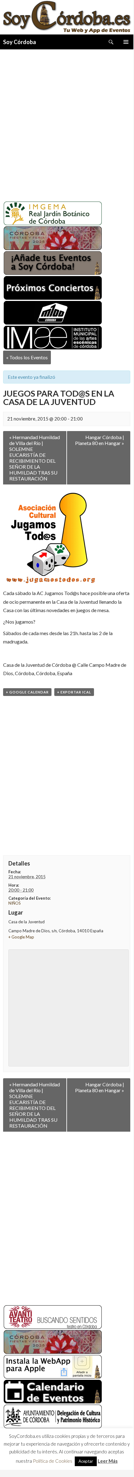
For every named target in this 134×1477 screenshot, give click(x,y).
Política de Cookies (52, 1462)
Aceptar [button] (85, 1462)
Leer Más (108, 1462)
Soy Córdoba (19, 42)
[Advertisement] (66, 123)
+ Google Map (21, 936)
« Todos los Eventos (27, 357)
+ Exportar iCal (74, 692)
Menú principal (125, 41)
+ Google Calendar (27, 692)
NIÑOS (14, 903)
